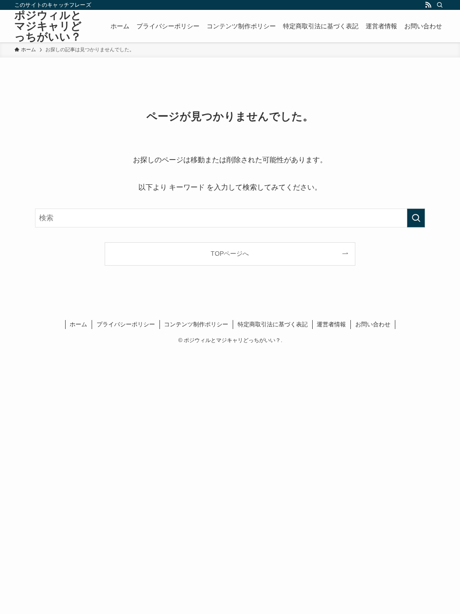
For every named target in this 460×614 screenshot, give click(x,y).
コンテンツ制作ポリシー (196, 324)
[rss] (428, 5)
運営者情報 (331, 324)
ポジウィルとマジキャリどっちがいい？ (48, 26)
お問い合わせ (372, 324)
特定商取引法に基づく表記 (273, 324)
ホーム (78, 324)
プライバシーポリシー (126, 324)
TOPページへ (230, 253)
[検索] (440, 5)
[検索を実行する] (416, 218)
